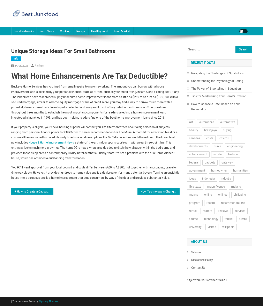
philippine (240, 194)
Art (191, 122)
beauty (193, 130)
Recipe (80, 31)
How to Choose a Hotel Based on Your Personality (215, 106)
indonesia (208, 178)
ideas (192, 178)
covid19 (224, 138)
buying (227, 130)
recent (210, 202)
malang (236, 186)
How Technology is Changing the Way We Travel (160, 191)
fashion (233, 154)
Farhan (39, 65)
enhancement (198, 154)
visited (212, 227)
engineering (235, 146)
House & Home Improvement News (51, 142)
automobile (206, 122)
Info (16, 58)
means (193, 194)
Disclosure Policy (202, 260)
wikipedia (228, 227)
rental (193, 211)
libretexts (195, 186)
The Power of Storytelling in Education (216, 88)
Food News (47, 31)
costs (209, 138)
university (195, 227)
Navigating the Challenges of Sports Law (217, 73)
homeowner (219, 170)
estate (217, 154)
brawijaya (210, 130)
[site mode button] (243, 31)
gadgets (210, 162)
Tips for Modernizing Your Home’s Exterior (218, 96)
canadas (194, 138)
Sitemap (196, 252)
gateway (227, 162)
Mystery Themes (48, 301)
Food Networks (24, 31)
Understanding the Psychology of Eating (217, 81)
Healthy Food (99, 31)
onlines (222, 194)
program (194, 202)
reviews (223, 211)
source (193, 219)
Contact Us (198, 267)
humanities (240, 170)
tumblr (243, 219)
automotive (227, 122)
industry (226, 178)
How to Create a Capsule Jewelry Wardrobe (35, 191)
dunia (217, 146)
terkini (229, 219)
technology (211, 219)
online (208, 194)
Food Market (122, 31)
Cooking (65, 31)
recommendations (233, 202)
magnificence (216, 186)
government (197, 170)
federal (193, 162)
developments (198, 146)
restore (207, 211)
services (240, 211)
